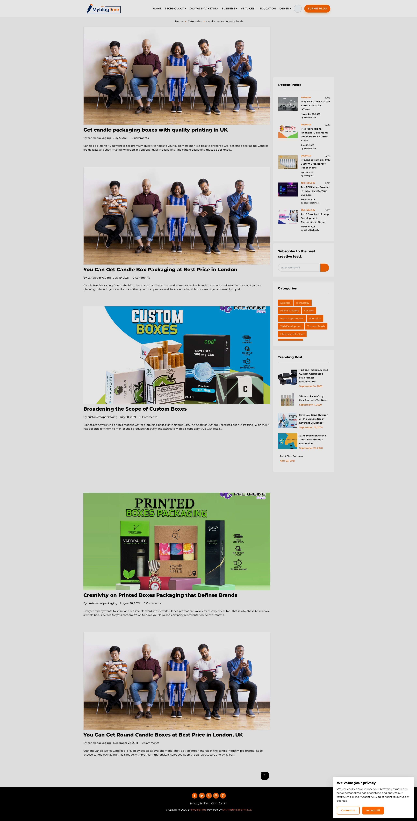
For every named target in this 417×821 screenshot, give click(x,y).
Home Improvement (292, 318)
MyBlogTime (198, 809)
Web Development (291, 326)
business (306, 97)
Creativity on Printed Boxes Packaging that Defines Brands (160, 595)
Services (309, 310)
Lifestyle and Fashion (292, 334)
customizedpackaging (100, 417)
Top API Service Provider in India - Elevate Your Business (315, 191)
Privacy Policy (199, 803)
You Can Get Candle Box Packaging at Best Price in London (160, 270)
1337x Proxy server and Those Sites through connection (312, 439)
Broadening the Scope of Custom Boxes (135, 409)
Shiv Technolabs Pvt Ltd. (237, 809)
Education (315, 318)
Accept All (373, 810)
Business (285, 302)
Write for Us (218, 803)
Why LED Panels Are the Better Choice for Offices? (315, 105)
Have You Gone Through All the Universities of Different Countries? (313, 419)
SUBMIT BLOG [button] (317, 8)
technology (308, 183)
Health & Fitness (289, 310)
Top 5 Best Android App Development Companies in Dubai (315, 218)
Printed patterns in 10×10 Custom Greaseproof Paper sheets (315, 163)
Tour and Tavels (316, 326)
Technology (302, 302)
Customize (348, 810)
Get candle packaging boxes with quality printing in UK (155, 130)
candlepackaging (97, 138)
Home (179, 21)
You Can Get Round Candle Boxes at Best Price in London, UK (163, 735)
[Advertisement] (176, 468)
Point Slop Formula (291, 456)
